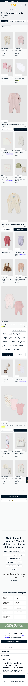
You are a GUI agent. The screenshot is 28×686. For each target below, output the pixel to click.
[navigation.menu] (2, 5)
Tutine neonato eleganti (7, 607)
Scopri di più (19, 627)
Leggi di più (14, 580)
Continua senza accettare (18, 330)
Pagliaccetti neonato (18, 602)
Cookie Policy (21, 350)
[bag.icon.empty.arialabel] (25, 5)
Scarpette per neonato (6, 602)
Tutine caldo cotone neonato (7, 612)
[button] (27, 480)
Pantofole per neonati (6, 617)
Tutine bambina (20, 617)
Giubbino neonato (5, 598)
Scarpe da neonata (20, 598)
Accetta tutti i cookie (7, 354)
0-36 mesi (8, 9)
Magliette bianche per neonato (19, 607)
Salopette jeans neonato (19, 612)
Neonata (14, 9)
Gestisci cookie (20, 355)
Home (2, 9)
